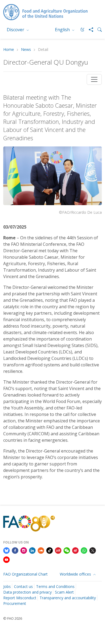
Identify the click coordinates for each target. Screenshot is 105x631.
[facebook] (15, 550)
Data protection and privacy (27, 592)
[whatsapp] (84, 550)
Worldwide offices (76, 574)
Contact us (23, 586)
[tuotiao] (58, 550)
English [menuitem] (63, 30)
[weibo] (75, 550)
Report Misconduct (19, 597)
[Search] (97, 29)
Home (8, 49)
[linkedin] (32, 550)
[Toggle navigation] (94, 79)
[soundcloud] (41, 550)
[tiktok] (49, 550)
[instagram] (23, 550)
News (26, 49)
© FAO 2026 (12, 618)
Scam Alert (64, 592)
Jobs (7, 586)
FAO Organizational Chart (25, 574)
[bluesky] (6, 550)
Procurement (14, 603)
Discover (16, 30)
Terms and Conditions (55, 586)
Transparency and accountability (68, 597)
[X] (92, 550)
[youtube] (6, 559)
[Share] (89, 29)
